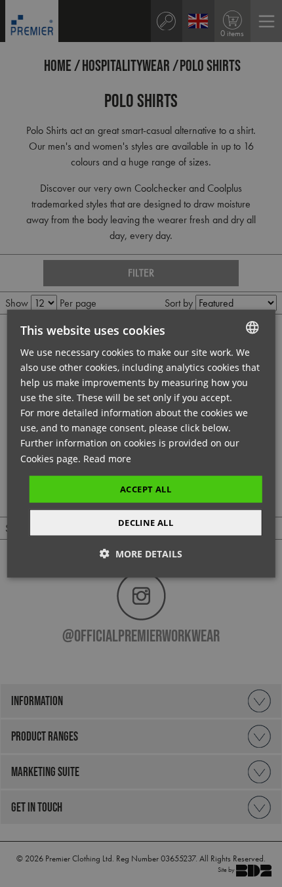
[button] (141, 553)
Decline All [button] (145, 523)
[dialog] (141, 443)
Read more (107, 458)
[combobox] (251, 327)
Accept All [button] (145, 488)
